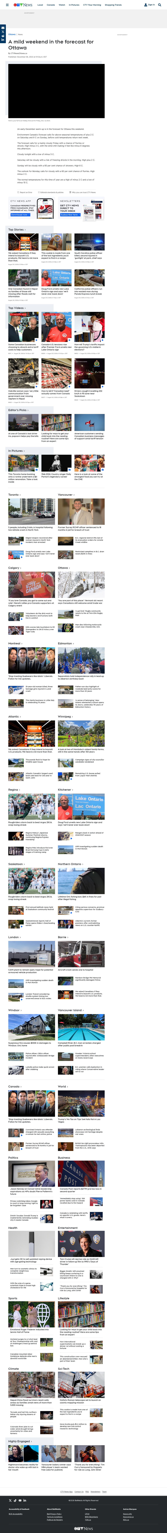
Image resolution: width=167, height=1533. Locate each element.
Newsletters (95, 1492)
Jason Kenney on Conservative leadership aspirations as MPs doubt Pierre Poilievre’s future (31, 1191)
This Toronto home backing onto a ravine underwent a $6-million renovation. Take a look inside (23, 478)
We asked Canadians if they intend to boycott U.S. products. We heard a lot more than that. (23, 257)
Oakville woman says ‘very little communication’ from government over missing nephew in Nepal (23, 395)
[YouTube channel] (20, 1500)
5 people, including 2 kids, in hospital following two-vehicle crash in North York (30, 528)
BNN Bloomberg (91, 1517)
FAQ (87, 1492)
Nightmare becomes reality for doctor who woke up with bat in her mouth (23, 1467)
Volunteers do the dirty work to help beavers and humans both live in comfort (39, 615)
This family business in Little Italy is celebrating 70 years (40, 701)
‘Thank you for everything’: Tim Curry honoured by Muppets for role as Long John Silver (89, 1467)
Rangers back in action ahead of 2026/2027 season (89, 834)
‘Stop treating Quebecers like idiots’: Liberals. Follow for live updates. (30, 677)
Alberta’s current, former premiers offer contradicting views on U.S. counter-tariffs (87, 923)
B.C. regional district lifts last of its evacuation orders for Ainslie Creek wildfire (89, 540)
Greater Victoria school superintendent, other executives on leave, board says (89, 1055)
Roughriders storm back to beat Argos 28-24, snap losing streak (30, 823)
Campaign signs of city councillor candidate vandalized (89, 761)
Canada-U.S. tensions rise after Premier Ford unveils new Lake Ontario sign (56, 347)
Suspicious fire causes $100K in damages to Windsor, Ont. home (29, 1044)
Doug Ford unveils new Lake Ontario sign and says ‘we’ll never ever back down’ (55, 291)
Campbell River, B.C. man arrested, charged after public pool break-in (79, 1044)
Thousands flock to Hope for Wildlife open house (38, 761)
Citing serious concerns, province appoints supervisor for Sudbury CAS (89, 909)
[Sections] (7, 4)
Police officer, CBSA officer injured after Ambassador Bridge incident (40, 1055)
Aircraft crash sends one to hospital (75, 970)
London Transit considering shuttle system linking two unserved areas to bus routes (38, 996)
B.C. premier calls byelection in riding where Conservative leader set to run (89, 1069)
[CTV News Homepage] (23, 4)
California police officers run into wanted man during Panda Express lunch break (88, 291)
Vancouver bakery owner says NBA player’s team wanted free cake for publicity (56, 1467)
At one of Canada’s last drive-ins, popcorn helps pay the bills (23, 434)
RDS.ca (126, 1520)
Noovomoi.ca (128, 1517)
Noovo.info (127, 1514)
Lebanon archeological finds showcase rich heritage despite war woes (89, 1132)
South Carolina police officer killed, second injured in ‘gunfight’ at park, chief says (88, 255)
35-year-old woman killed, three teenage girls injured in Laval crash (39, 689)
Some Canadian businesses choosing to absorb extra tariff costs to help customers (23, 347)
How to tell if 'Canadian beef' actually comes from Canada (55, 392)
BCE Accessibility (15, 1514)
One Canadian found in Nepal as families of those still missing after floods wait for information (23, 293)
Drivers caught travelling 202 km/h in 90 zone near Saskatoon (88, 393)
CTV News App (66, 1492)
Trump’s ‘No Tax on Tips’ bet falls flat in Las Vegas (79, 1120)
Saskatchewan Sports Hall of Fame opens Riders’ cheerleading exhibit (40, 923)
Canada (51, 5)
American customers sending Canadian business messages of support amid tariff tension (89, 436)
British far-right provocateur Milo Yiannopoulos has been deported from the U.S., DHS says (89, 1145)
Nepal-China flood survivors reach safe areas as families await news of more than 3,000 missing (31, 1402)
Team (104, 1492)
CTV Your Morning (92, 5)
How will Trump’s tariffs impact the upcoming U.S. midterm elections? (89, 347)
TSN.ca (88, 1520)
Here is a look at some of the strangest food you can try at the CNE (88, 477)
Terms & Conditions (54, 1517)
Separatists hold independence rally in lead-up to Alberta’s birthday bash (81, 677)
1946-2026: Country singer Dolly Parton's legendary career (56, 475)
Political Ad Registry (55, 1520)
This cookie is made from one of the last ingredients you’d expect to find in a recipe (55, 255)
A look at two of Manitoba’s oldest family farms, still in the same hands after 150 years (81, 750)
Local (40, 5)
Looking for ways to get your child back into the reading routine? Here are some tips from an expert (55, 437)
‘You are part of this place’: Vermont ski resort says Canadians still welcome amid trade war (80, 601)
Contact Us (79, 1492)
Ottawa (12, 34)
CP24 (87, 1514)
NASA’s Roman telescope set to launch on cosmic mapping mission (80, 1401)
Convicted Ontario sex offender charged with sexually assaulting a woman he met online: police (40, 1132)
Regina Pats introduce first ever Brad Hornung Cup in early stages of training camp (39, 850)
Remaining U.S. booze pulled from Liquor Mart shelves (87, 774)
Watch (62, 5)
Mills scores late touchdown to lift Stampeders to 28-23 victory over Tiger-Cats (40, 629)
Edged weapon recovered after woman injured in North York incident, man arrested (39, 540)
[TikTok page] (15, 1500)
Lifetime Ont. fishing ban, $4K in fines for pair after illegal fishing (79, 898)
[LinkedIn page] (24, 1500)
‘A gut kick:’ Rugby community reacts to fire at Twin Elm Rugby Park (89, 613)
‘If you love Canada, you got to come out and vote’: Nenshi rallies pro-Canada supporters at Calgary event (31, 603)
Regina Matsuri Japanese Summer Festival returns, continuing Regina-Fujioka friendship (37, 836)
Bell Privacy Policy (54, 1514)
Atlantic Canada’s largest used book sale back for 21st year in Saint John (39, 775)
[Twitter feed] (10, 1500)
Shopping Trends (113, 5)
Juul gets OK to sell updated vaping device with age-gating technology (31, 1260)
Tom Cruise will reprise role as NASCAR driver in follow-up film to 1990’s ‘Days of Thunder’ (79, 1261)
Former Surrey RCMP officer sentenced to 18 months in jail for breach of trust (79, 528)
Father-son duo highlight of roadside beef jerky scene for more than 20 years (88, 689)
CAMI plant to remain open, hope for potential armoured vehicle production (30, 971)
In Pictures (74, 5)
